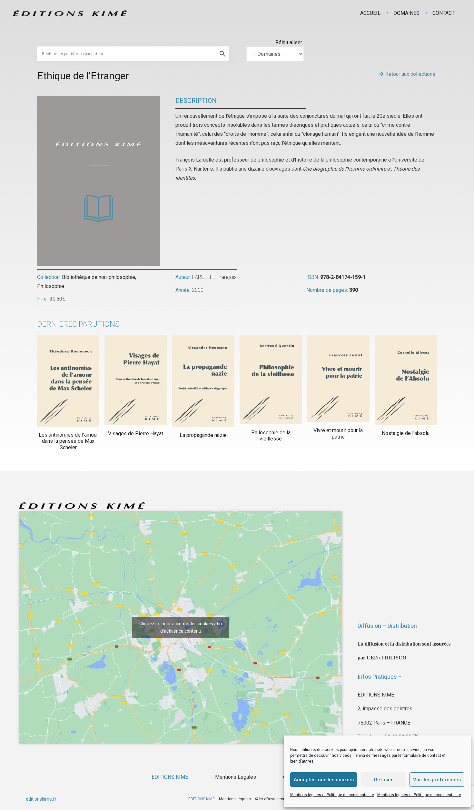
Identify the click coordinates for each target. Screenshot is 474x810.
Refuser (383, 780)
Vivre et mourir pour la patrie (338, 433)
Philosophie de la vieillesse (271, 436)
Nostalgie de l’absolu (406, 433)
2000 (197, 290)
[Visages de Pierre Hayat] (135, 380)
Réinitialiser (288, 42)
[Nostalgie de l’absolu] (406, 380)
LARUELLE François (214, 277)
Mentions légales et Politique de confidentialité (332, 795)
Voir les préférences (437, 780)
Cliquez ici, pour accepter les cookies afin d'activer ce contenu (180, 627)
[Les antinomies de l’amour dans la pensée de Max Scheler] (68, 381)
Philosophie (50, 286)
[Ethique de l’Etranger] (98, 100)
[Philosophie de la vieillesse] (271, 379)
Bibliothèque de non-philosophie (98, 277)
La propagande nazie (203, 435)
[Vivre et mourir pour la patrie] (338, 378)
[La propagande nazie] (203, 381)
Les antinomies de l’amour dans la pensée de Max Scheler (68, 441)
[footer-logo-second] (70, 13)
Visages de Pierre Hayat (135, 433)
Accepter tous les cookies (324, 780)
